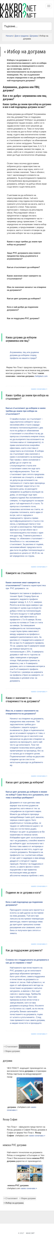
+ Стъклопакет (11, 1046)
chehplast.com (41, 376)
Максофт (30, 1233)
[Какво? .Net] (18, 10)
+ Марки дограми (12, 1051)
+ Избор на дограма (29, 1046)
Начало (9, 36)
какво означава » (39, 389)
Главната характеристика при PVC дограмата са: (26, 631)
